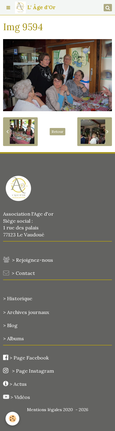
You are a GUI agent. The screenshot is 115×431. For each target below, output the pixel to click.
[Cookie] (12, 419)
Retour (57, 131)
